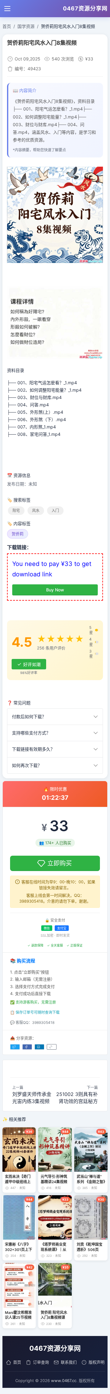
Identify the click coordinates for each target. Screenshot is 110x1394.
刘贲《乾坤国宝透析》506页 (89, 1247)
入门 (55, 510)
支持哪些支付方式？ (31, 732)
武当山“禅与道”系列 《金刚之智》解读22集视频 (91, 1179)
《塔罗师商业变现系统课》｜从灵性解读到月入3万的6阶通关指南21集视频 (55, 1247)
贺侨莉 (18, 533)
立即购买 (59, 863)
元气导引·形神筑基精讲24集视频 (54, 1179)
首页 (17, 1362)
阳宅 (16, 510)
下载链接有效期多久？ (33, 749)
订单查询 (41, 1362)
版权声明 (97, 1362)
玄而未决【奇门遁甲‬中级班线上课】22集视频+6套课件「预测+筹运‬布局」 (19, 1179)
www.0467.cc (63, 1380)
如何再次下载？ (27, 765)
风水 (35, 510)
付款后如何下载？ (29, 716)
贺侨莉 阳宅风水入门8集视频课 (54, 1315)
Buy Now (55, 589)
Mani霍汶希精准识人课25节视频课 (18, 1315)
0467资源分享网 (85, 8)
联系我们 (69, 1362)
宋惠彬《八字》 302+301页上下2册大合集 (18, 1247)
